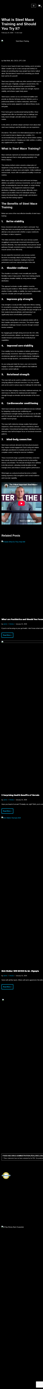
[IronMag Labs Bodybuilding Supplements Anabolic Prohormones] (9, 5)
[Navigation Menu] (33, 5)
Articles (11, 624)
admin (5, 624)
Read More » (7, 636)
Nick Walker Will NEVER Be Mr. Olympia (20, 971)
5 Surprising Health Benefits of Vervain (20, 795)
